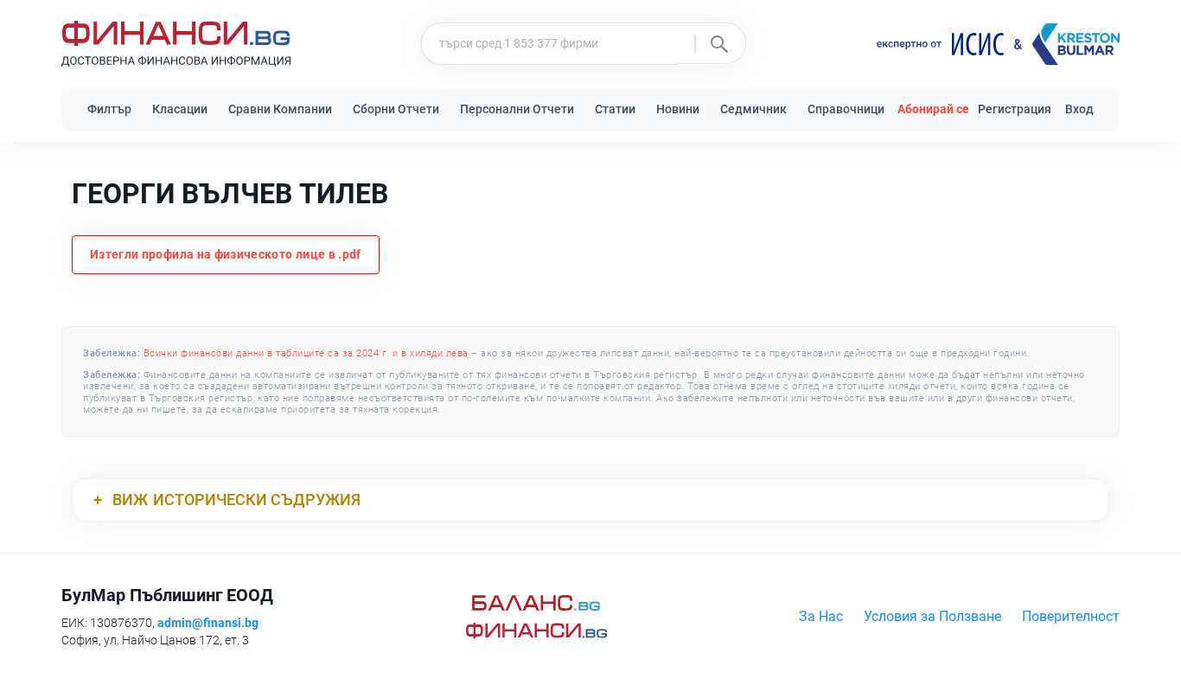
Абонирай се (933, 109)
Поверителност (1071, 616)
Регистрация (1014, 109)
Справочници (846, 109)
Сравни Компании (280, 109)
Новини (677, 109)
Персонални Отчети (517, 109)
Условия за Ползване (932, 616)
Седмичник (753, 109)
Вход (1079, 109)
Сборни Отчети (396, 109)
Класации (179, 109)
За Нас (821, 616)
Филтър (109, 109)
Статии (615, 109)
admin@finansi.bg (208, 623)
